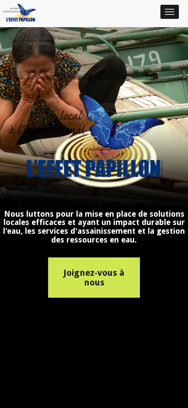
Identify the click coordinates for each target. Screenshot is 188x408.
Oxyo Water (38, 43)
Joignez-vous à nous (94, 277)
